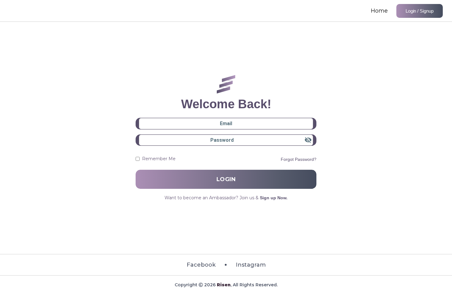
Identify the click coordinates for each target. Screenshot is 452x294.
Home (379, 10)
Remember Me (159, 158)
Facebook (201, 264)
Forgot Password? (298, 159)
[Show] (308, 140)
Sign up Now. (273, 197)
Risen (224, 285)
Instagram (251, 264)
